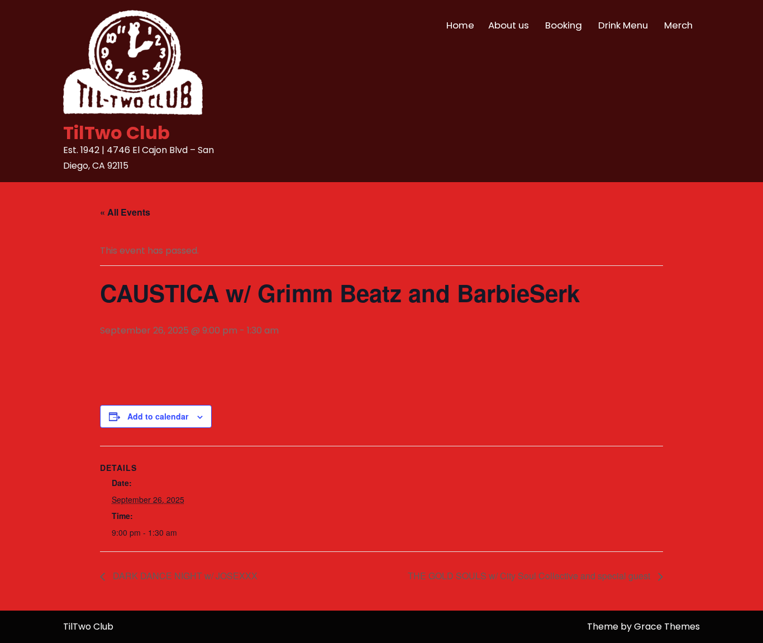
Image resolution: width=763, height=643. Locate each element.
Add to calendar (157, 416)
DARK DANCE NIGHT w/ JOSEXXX (184, 575)
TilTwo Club (116, 132)
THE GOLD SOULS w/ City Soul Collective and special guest (530, 575)
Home (460, 25)
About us (508, 25)
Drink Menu (623, 25)
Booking (563, 25)
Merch (678, 25)
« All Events (125, 212)
